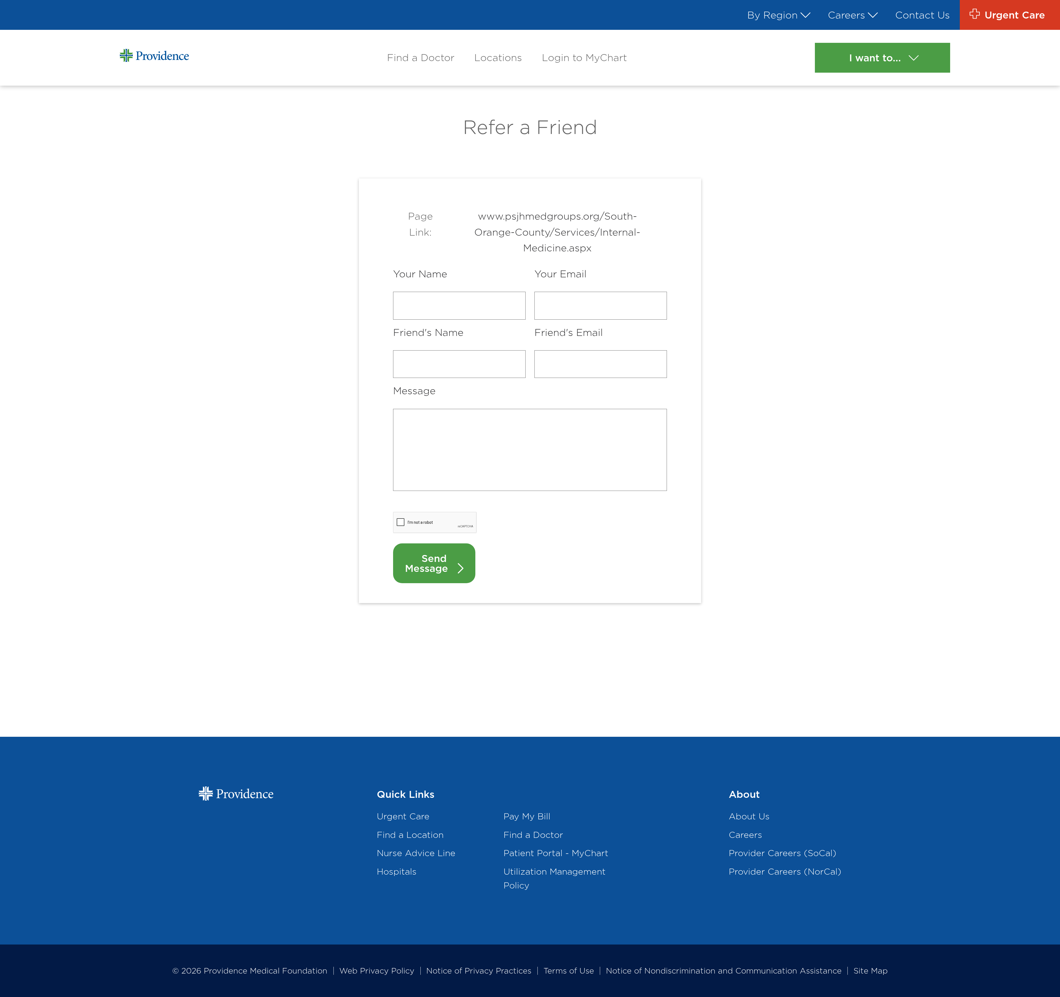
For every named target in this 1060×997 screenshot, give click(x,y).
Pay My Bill (527, 816)
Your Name (420, 274)
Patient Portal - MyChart (556, 853)
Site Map (871, 970)
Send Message (426, 563)
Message (414, 391)
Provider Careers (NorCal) (785, 871)
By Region (772, 15)
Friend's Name (428, 332)
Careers (846, 15)
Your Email (560, 274)
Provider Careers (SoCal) (782, 853)
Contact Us (922, 15)
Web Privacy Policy (376, 970)
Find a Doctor (420, 57)
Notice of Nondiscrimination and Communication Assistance (724, 970)
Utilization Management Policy (555, 878)
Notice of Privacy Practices (478, 970)
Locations (498, 57)
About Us (749, 816)
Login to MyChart (584, 57)
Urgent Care (403, 816)
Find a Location (410, 835)
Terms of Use (569, 970)
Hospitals (397, 871)
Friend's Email (568, 332)
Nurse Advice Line (416, 853)
